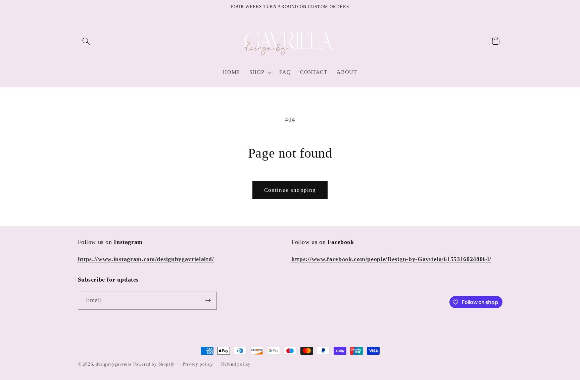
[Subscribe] (207, 301)
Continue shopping (290, 190)
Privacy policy (198, 364)
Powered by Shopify (154, 364)
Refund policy (236, 364)
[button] (86, 41)
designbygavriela (114, 364)
